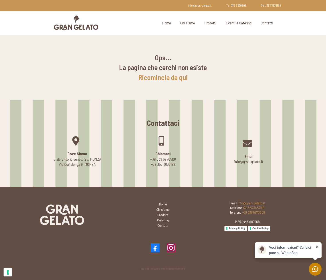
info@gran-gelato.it (200, 5)
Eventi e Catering (238, 22)
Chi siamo (187, 22)
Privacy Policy (237, 228)
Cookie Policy (260, 228)
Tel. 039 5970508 (236, 5)
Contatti (267, 22)
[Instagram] (171, 248)
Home (166, 22)
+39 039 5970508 (253, 212)
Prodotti (210, 22)
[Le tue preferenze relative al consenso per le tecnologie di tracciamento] (8, 272)
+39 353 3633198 (253, 207)
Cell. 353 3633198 (271, 5)
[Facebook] (155, 248)
